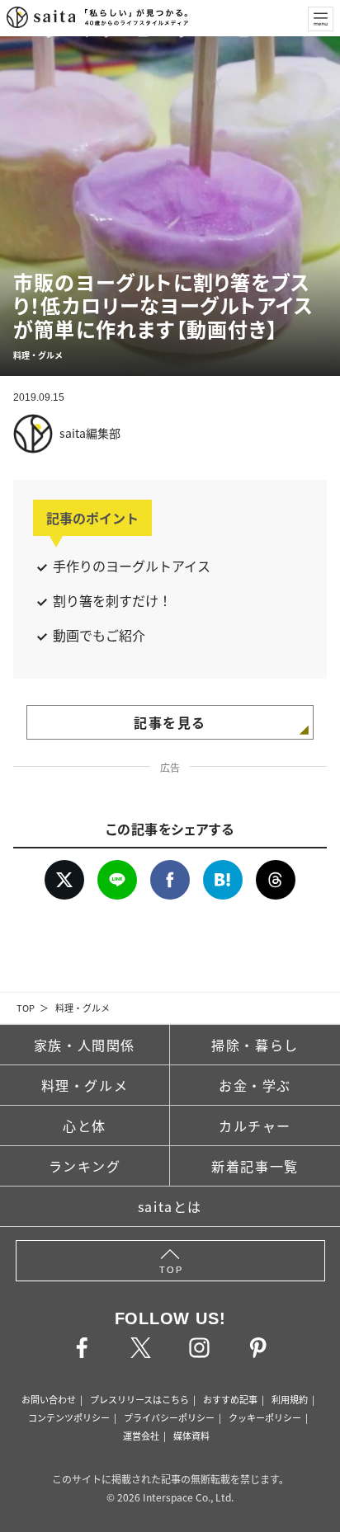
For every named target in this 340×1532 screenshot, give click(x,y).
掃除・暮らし (255, 1045)
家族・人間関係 (84, 1045)
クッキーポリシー (265, 1417)
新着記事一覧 (255, 1166)
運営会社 (141, 1435)
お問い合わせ (48, 1399)
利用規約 (290, 1399)
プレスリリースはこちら (139, 1399)
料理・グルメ (82, 1007)
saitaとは (170, 1206)
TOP (26, 1007)
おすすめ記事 (230, 1399)
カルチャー (255, 1125)
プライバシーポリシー (169, 1417)
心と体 (84, 1125)
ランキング (85, 1166)
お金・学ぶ (255, 1085)
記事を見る (170, 722)
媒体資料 (191, 1435)
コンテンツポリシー (69, 1417)
